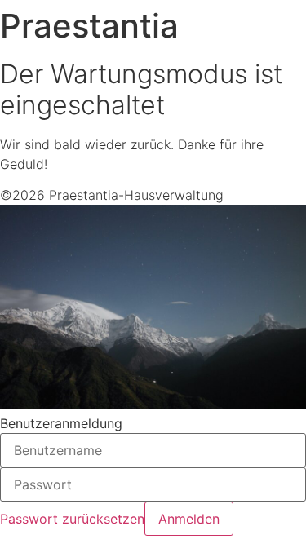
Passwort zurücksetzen (72, 519)
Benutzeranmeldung (61, 423)
